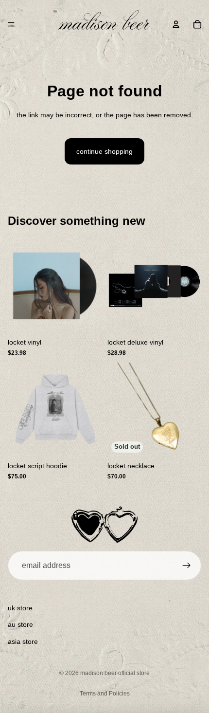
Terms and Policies (105, 693)
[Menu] (11, 24)
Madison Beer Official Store (115, 673)
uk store (20, 608)
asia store (23, 641)
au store (20, 624)
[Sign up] (186, 565)
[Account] (176, 24)
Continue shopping (104, 151)
